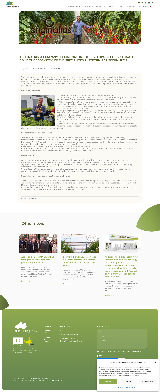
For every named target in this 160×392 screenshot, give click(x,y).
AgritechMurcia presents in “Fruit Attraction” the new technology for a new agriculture (121, 267)
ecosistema (25, 198)
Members (131, 6)
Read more (25, 281)
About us (142, 6)
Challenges (73, 6)
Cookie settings (56, 380)
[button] (156, 362)
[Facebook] (139, 3)
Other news (33, 223)
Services (87, 6)
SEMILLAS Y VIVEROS (38, 69)
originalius (34, 198)
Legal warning (30, 380)
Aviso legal (134, 387)
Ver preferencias (147, 382)
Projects (99, 6)
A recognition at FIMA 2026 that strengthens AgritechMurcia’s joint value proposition (37, 260)
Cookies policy (43, 380)
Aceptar (108, 382)
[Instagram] (146, 3)
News (111, 6)
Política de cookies (124, 387)
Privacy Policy (18, 380)
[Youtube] (152, 3)
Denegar (128, 382)
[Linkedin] (149, 3)
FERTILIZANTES (54, 69)
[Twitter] (142, 3)
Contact (120, 6)
